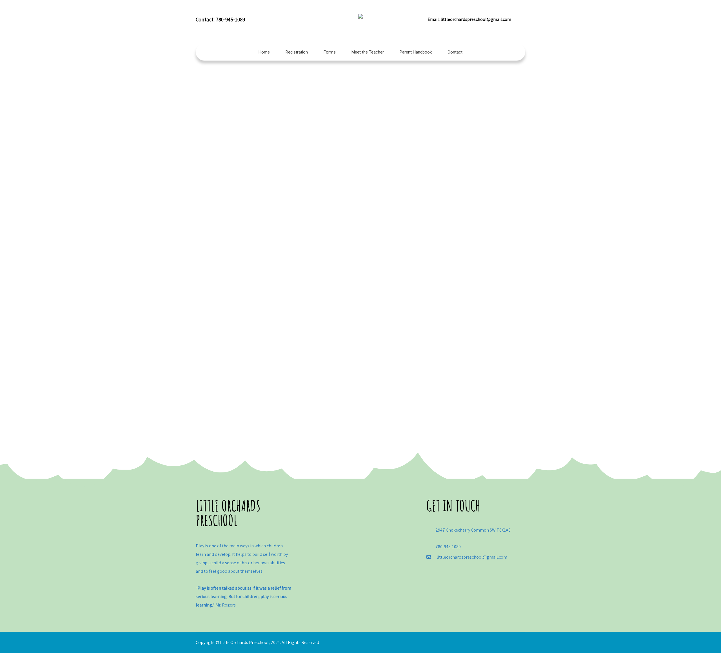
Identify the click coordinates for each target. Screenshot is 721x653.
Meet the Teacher (367, 52)
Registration (297, 52)
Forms (330, 52)
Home (264, 52)
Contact (455, 52)
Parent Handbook (416, 52)
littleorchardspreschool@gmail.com (475, 19)
